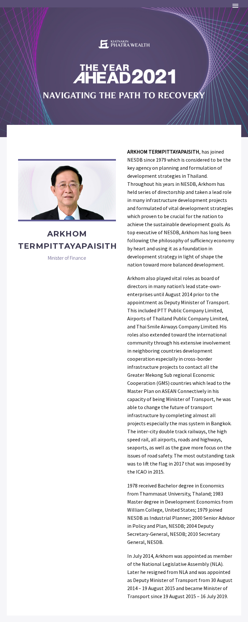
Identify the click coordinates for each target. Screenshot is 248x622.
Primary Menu (235, 6)
